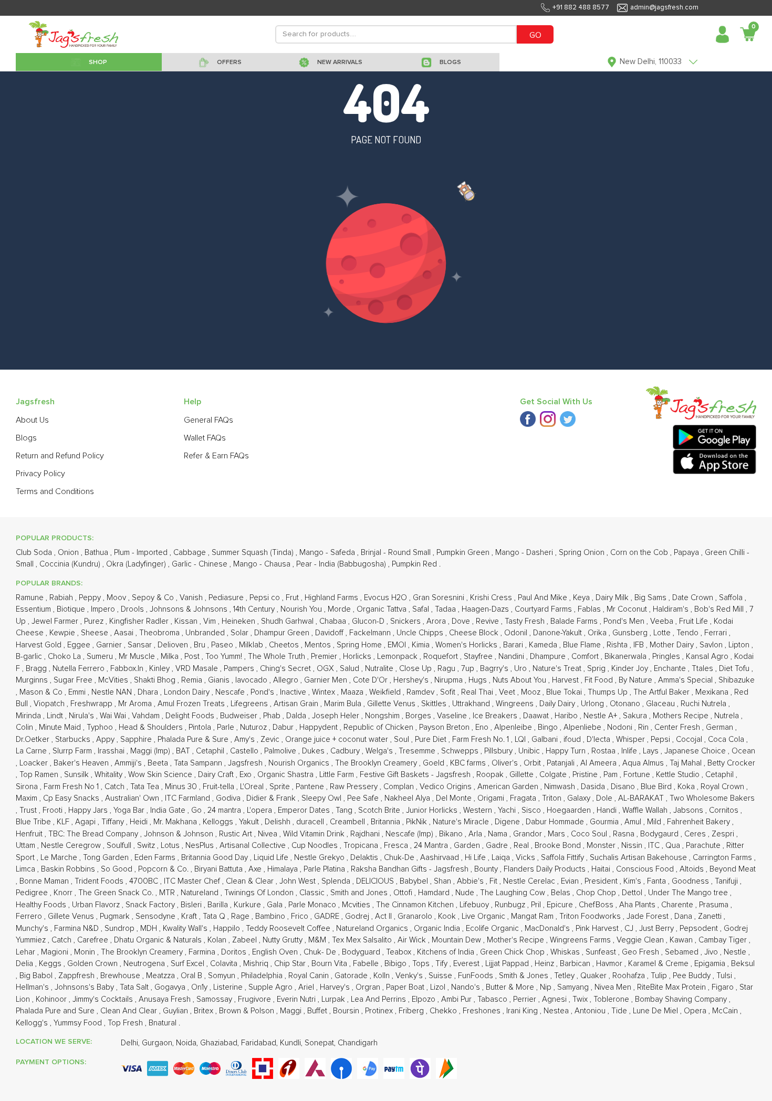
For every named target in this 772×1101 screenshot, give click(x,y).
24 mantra (225, 810)
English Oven (276, 952)
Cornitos (724, 810)
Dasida (594, 787)
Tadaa (446, 609)
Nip (547, 987)
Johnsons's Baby (85, 987)
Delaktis (365, 858)
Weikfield (386, 692)
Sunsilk (77, 775)
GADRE (327, 916)
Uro (521, 669)
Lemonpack (398, 656)
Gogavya (170, 987)
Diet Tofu (735, 669)
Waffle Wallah (646, 810)
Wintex (324, 692)
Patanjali (562, 763)
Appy (106, 739)
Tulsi (725, 976)
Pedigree (33, 893)
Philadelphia (263, 976)
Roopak (491, 775)
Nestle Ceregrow (72, 846)
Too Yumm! (224, 656)
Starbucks (73, 739)
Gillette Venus (392, 704)
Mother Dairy (673, 645)
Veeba (662, 621)
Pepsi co (265, 598)
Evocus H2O (386, 598)
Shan (443, 881)
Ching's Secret (286, 669)
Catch (116, 787)
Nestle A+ (601, 716)
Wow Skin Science (161, 775)
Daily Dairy (558, 704)
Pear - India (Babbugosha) (342, 564)
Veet (508, 692)
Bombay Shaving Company (682, 999)
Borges (419, 716)
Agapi (86, 822)
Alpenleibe (514, 727)
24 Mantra (432, 846)
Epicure (561, 905)
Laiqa (502, 858)
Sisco (532, 810)
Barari (514, 645)
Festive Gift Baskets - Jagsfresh (416, 775)
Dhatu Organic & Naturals (159, 940)
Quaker (594, 976)
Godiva (229, 798)
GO (535, 35)
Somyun (222, 976)
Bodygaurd (660, 834)
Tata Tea (145, 787)
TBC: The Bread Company (94, 834)
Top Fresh (126, 1023)
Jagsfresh (246, 763)
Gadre (498, 846)
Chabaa (333, 621)
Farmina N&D (77, 928)
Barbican (576, 964)
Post (193, 656)
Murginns (33, 680)
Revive (488, 621)
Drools (133, 609)
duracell (311, 822)
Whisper (631, 739)
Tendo (688, 633)
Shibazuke (736, 680)
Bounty (487, 869)
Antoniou (591, 1011)
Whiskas (566, 952)
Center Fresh (678, 727)
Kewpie (63, 633)
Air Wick (413, 940)
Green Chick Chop (513, 952)
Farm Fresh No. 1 (481, 739)
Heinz (545, 964)
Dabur (284, 727)
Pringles (667, 656)
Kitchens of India (446, 952)
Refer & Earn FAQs (216, 456)
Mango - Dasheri (525, 553)
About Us (32, 420)
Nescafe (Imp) (410, 834)
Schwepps (461, 751)
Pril (537, 905)
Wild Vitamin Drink (315, 834)
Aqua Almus (644, 763)
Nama (498, 834)
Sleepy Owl (322, 798)
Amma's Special (686, 680)
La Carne (32, 751)
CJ (629, 928)
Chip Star (291, 964)
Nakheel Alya (408, 798)
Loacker (34, 763)
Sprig (597, 669)
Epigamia (710, 964)
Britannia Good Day (215, 858)
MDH (149, 928)
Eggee (79, 645)
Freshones (483, 1011)
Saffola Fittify (563, 858)
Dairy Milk (613, 598)
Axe (256, 869)
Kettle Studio (679, 775)
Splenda (336, 881)
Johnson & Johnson (179, 834)
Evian (571, 881)
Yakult (250, 822)
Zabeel (245, 940)
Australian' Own (133, 798)
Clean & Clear (251, 881)
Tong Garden (107, 858)
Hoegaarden (570, 810)
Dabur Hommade (556, 822)
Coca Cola (727, 739)
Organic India (438, 928)
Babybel (415, 881)
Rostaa (604, 751)
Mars (557, 834)
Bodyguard (362, 952)
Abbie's (471, 881)
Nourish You (302, 609)
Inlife (630, 751)
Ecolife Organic (493, 928)
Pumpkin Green (464, 553)
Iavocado (252, 680)
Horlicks (358, 656)
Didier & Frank (272, 798)
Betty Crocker (731, 763)
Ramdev (421, 692)
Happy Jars (89, 810)
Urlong (593, 704)
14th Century (255, 609)
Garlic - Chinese (200, 564)
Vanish (192, 598)
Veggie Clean (641, 940)
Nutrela (727, 716)
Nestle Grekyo (320, 858)
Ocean (743, 751)
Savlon (712, 645)
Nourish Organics (299, 763)
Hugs (478, 680)
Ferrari (716, 633)
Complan (399, 787)
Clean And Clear (129, 1011)
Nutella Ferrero (80, 669)
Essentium (34, 609)
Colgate (554, 775)
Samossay (215, 999)
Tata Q (215, 916)
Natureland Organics (373, 928)
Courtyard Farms (544, 609)
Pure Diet (431, 739)
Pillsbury (499, 751)
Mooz (532, 692)
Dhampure (549, 656)
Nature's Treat (558, 669)
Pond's (263, 692)
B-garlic (30, 656)
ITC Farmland (188, 798)
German (720, 727)
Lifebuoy (475, 905)
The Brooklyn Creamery (377, 763)
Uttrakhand (472, 704)
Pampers (240, 669)
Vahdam (147, 716)
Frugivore (255, 999)
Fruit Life (694, 621)
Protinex (380, 1011)
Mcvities (357, 905)
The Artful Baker (662, 692)
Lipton (740, 645)
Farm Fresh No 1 (72, 787)
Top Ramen (39, 775)
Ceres (696, 834)
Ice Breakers (496, 716)
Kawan (682, 940)
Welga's (380, 751)
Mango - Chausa (263, 564)
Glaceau (661, 704)
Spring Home (360, 645)
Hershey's (412, 680)
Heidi (140, 822)
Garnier (110, 645)
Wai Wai (114, 716)
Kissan (187, 621)
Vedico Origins (447, 787)
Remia (192, 680)
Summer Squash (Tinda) (254, 553)
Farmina (203, 952)
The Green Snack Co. (116, 893)
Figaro (724, 987)
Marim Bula (343, 704)
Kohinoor (52, 999)
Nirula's (82, 716)
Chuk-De (400, 858)
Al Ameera (599, 763)
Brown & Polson (247, 1011)
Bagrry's (495, 669)
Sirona (28, 787)
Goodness (691, 881)
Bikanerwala (626, 656)
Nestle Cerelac (530, 881)
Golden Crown (93, 964)
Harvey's (336, 987)
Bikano (452, 834)
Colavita (224, 964)
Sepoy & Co (154, 598)
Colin (25, 727)
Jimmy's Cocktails (103, 999)
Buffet (318, 1011)
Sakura (636, 716)
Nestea (557, 1011)
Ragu (447, 669)
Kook (448, 916)
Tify (442, 964)
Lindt (56, 716)
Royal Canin (309, 976)
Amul (633, 822)
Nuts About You (520, 680)
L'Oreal (253, 787)
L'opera (260, 810)
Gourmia (605, 822)
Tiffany (113, 822)
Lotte (663, 633)
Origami (491, 798)
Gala (276, 905)
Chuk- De (321, 952)
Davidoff (330, 633)
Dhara (149, 692)
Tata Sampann (199, 763)
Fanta (657, 881)
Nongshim (383, 716)
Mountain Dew (457, 940)
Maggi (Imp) (151, 751)
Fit (494, 881)
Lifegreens (250, 704)
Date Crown (693, 598)
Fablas (590, 609)
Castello (245, 751)
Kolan (217, 940)
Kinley (160, 669)
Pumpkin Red (415, 564)
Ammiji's (129, 763)
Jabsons (689, 810)
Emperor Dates (305, 810)
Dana (684, 916)
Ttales (703, 669)
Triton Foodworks (591, 916)
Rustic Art (236, 834)
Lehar (26, 952)
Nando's (466, 987)
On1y (200, 987)
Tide (620, 1011)
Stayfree (479, 656)
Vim (210, 621)
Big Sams (651, 598)
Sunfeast (602, 952)
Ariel (307, 987)
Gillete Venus (72, 916)
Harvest (566, 680)
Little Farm (337, 775)
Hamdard (435, 893)
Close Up (416, 669)
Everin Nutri (297, 999)
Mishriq (256, 964)
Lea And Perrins (379, 999)
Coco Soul (590, 834)
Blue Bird (657, 787)
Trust (29, 810)
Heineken (239, 621)
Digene (508, 822)
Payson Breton (445, 727)
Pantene (311, 787)
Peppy (91, 598)
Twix (581, 999)
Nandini (512, 656)
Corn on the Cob (640, 553)
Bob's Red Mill (720, 609)
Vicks (526, 858)
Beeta (159, 763)
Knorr (64, 893)
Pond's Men (624, 621)
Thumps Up (609, 692)
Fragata (524, 798)
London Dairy (188, 692)
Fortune (637, 775)
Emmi (78, 692)
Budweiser (239, 716)
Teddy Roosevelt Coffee (289, 928)
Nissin (632, 846)
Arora (437, 621)
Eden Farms (156, 858)
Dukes (314, 751)
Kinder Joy (630, 669)
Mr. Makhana (176, 822)
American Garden (508, 787)
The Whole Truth (277, 656)
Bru (200, 645)
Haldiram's (672, 609)
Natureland (201, 893)
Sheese (95, 633)
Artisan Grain (297, 704)
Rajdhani (366, 834)
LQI (521, 739)
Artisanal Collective (254, 846)
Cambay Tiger (723, 940)
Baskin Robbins (69, 869)
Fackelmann (371, 633)
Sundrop (121, 928)
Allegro (286, 680)
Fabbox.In (127, 669)
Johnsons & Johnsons (189, 609)
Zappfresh (77, 976)
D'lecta (599, 739)
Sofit (448, 692)
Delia (25, 964)
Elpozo (424, 999)
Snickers (406, 621)
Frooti (54, 810)
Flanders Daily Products (546, 869)
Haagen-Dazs (486, 609)
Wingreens (516, 704)
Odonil (516, 633)
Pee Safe (364, 798)
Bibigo (396, 964)
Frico (300, 916)
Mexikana (713, 692)
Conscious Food (646, 869)
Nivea (268, 834)
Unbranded (206, 633)
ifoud (573, 739)
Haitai (601, 869)
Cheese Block (474, 633)
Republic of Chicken (379, 727)
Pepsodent (700, 928)
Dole (605, 798)
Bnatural (164, 1023)
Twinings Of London (260, 893)
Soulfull (120, 846)
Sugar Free (74, 680)
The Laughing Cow (513, 893)
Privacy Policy (40, 473)
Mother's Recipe (516, 940)
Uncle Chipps (421, 633)
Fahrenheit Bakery (699, 822)
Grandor (528, 834)
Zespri (724, 834)
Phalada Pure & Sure (194, 739)
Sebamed (683, 952)
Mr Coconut (628, 609)
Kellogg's (33, 1023)
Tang (345, 810)
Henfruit (30, 834)
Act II (384, 916)
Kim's (633, 881)
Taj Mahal (687, 763)
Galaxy (579, 798)
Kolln (382, 976)
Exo (246, 775)
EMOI (398, 645)
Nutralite (380, 669)
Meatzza (161, 976)
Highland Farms (332, 598)
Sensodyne (156, 916)
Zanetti (711, 916)
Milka (171, 656)
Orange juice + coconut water (337, 739)
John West (298, 881)
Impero (104, 609)
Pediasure (227, 598)
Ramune (31, 598)
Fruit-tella (219, 787)
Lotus (171, 846)
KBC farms (469, 763)
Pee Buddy (693, 976)
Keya (582, 598)
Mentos (319, 645)
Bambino (271, 916)
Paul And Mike (543, 598)
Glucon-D (369, 621)
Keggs (51, 964)
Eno (483, 727)
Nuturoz (254, 727)
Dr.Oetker (33, 739)
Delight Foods (190, 716)
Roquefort (441, 656)
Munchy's (33, 928)
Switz (147, 846)
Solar (241, 633)
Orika (598, 633)
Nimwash (560, 787)
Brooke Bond (559, 846)
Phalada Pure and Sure (56, 1011)
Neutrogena (145, 964)
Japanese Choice (696, 751)
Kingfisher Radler (140, 621)
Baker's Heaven (82, 763)
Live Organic (484, 916)
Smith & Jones (524, 976)
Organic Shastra (286, 775)
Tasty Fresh (526, 621)
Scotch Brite (380, 810)
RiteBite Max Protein (672, 987)
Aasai (124, 633)
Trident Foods (100, 881)
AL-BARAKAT (642, 798)
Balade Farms (575, 621)
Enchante (671, 669)
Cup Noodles (315, 846)
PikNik (417, 822)
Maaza (353, 692)
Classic (313, 893)
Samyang (574, 987)
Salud (350, 669)
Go (197, 810)
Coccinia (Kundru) (70, 564)
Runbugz (511, 905)
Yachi (508, 810)
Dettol (633, 893)
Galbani (545, 739)
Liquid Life (272, 858)
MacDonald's (548, 928)
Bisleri (192, 905)
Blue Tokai (565, 692)
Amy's (245, 739)
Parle (226, 727)
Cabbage (190, 553)
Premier (325, 656)
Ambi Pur (457, 999)
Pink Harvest (598, 928)
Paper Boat (406, 987)
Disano (624, 787)
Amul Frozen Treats (192, 704)
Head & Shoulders (152, 727)
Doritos (234, 952)
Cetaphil (211, 751)
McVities (114, 680)
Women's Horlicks (467, 645)
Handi (608, 810)
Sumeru (101, 656)
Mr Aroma (136, 704)
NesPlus (200, 846)
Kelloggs (219, 822)
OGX (326, 669)
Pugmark (116, 916)
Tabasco (493, 999)
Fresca (397, 846)
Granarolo (416, 916)
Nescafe (231, 692)
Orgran (369, 987)
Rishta (618, 645)
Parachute (704, 846)
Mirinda (29, 716)
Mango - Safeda (328, 553)
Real (522, 846)
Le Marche (59, 858)
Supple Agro (271, 987)
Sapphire (137, 739)
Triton (553, 798)
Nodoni (620, 727)
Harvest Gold (40, 645)
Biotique (72, 609)
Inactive (294, 692)
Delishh (279, 822)
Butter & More (511, 987)
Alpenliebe (583, 727)
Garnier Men (326, 680)
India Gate (168, 810)
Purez (95, 621)
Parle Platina (325, 869)
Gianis (220, 680)
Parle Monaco (313, 905)
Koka (687, 787)
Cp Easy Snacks (72, 798)
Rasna (625, 834)
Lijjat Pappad (508, 964)
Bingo (549, 727)
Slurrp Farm (73, 751)
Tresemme (418, 751)
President (602, 881)
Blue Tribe (34, 822)
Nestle (736, 952)
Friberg (412, 1011)
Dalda (297, 716)
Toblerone (612, 999)
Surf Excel (188, 964)
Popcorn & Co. (164, 869)
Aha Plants (638, 905)
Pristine (586, 775)
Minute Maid (61, 727)
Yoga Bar (130, 810)
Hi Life (476, 858)
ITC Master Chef (193, 881)
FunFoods (476, 976)
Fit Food (600, 680)
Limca (26, 869)
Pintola (201, 727)
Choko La (65, 656)
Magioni (55, 952)
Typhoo (101, 727)
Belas (561, 893)
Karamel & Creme (659, 964)
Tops (422, 964)
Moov (117, 598)
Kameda (544, 645)
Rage (241, 916)
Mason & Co (42, 692)
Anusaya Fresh (166, 999)
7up (468, 669)
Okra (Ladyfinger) (137, 564)
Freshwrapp (92, 704)
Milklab (252, 645)
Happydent (319, 727)
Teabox (399, 952)
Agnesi (555, 999)
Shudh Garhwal (288, 621)
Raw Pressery (355, 787)
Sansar (141, 645)
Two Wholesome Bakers (712, 798)
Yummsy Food (79, 1023)
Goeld (434, 763)
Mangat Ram (533, 916)
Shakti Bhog (156, 680)
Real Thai (478, 692)
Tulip (660, 976)
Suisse (441, 976)
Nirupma (449, 680)
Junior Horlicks (433, 810)
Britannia (386, 822)
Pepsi (661, 739)
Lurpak (334, 999)
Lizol (438, 987)
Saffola (732, 598)
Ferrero (30, 916)
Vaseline (453, 716)
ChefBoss (597, 905)
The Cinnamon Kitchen (416, 905)
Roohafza (629, 976)
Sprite (280, 787)
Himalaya (283, 869)
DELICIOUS (376, 881)
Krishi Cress (492, 598)
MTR (168, 893)
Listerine (229, 987)
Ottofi (403, 893)
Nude (465, 893)
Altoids (693, 869)
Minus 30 (182, 787)
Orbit (533, 763)
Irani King (523, 1011)
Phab (273, 716)
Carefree (93, 940)
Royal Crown (723, 787)
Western (478, 810)
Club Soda (35, 553)
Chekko (444, 1011)
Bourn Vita (330, 964)
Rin (644, 727)
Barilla (218, 905)
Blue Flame (583, 645)
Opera (696, 1011)
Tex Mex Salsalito (363, 940)
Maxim (27, 798)
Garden (468, 846)
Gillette (522, 775)
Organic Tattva (383, 609)
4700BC (144, 881)
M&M (318, 940)
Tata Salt (135, 987)
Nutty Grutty (284, 940)
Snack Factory (151, 905)
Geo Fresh (641, 952)
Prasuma (715, 905)
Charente (678, 905)
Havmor (610, 964)
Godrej (358, 916)
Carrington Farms (723, 858)
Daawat (537, 716)
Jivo (712, 952)
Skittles (434, 704)
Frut (293, 598)
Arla (476, 834)
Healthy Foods (42, 905)
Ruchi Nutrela (704, 704)
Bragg (37, 669)
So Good (117, 869)
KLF (64, 822)
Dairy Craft (217, 775)
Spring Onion (583, 553)
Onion (69, 553)
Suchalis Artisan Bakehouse (639, 858)
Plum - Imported (142, 553)
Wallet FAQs (205, 438)
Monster (602, 846)
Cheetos (285, 645)
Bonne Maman (45, 881)
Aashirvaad (440, 858)
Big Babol (37, 976)
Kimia (422, 645)
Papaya (687, 553)
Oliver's (506, 763)
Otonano (626, 704)
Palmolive (281, 751)
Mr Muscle (138, 656)
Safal (421, 609)
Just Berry (657, 928)
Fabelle (367, 964)
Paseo (223, 645)
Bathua (97, 553)
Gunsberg (631, 633)
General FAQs (208, 420)
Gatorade (352, 976)
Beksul (743, 964)
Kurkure (248, 905)
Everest (467, 964)
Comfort (586, 656)
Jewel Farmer (56, 621)
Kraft (190, 916)
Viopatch (50, 704)
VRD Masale (197, 669)
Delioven (174, 645)
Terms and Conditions (55, 491)
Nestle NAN (112, 692)
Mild (655, 822)
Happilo (227, 928)
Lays (652, 751)
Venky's (410, 976)
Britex (204, 1011)
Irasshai (112, 751)
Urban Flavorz (97, 905)
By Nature (636, 680)
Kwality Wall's (186, 928)
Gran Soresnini (439, 598)
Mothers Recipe (682, 716)
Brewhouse (121, 976)
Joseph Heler (336, 716)
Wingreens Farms (581, 940)
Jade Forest (649, 916)
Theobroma (160, 633)
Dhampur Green (282, 633)
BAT (184, 751)
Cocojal (690, 739)
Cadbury (346, 751)
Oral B (192, 976)
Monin (85, 952)
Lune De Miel (656, 1011)
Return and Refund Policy (60, 456)
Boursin (347, 1011)
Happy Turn (567, 751)
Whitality (109, 775)
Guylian (176, 1011)
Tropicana (361, 846)
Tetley (565, 976)
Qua (673, 846)
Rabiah (62, 598)
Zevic (270, 739)
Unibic (530, 751)
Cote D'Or (371, 680)
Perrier (525, 999)
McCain (726, 1011)
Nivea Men (613, 987)
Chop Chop (597, 893)
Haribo (567, 716)
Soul (402, 739)
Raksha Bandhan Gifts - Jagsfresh (411, 869)
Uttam (26, 846)
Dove (462, 621)
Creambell (348, 822)
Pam (611, 775)
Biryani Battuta (219, 869)
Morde (340, 609)
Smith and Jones (360, 893)
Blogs (26, 438)
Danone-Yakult (558, 633)
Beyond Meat (733, 869)
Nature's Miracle (462, 822)
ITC (655, 846)
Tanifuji (727, 881)
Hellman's (33, 987)
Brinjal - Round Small (397, 553)
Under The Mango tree (689, 893)
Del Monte (455, 798)
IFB (639, 645)
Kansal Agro (708, 656)
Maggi (292, 1011)
